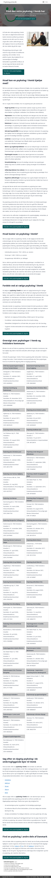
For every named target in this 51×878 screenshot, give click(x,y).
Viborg (7, 789)
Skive (6, 792)
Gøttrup (7, 783)
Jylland (17, 846)
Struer (7, 786)
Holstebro (8, 780)
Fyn (22, 846)
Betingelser (46, 876)
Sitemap (41, 876)
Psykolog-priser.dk (10, 2)
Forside (27, 876)
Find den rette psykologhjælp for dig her (25, 18)
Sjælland (31, 846)
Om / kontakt (33, 876)
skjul (15, 861)
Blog (38, 876)
